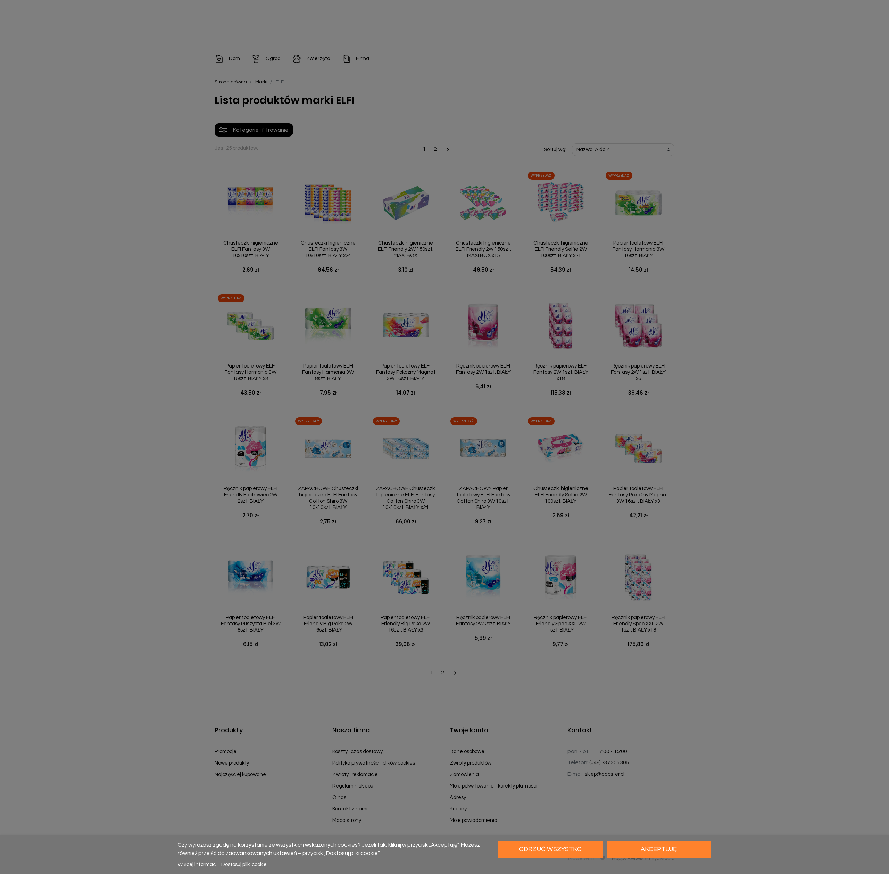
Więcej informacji (198, 864)
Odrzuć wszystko (550, 849)
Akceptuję (659, 849)
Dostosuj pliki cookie (244, 864)
